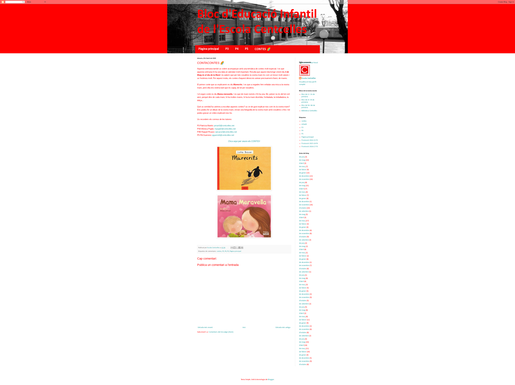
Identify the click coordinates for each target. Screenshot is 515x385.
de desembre (304, 176)
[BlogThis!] (234, 247)
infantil (304, 124)
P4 (236, 49)
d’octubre (302, 208)
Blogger (271, 380)
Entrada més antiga (283, 327)
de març (302, 167)
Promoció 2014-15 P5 (309, 140)
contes (219, 251)
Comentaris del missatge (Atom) (221, 332)
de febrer (302, 170)
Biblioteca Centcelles (309, 111)
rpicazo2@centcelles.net (226, 132)
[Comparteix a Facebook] (239, 247)
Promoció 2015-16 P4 (309, 144)
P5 (246, 49)
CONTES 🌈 (263, 49)
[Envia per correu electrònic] (232, 247)
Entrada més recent (205, 327)
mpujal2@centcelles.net (225, 129)
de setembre (304, 211)
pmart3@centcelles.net (224, 125)
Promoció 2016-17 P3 (309, 147)
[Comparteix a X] (237, 247)
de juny (302, 157)
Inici (244, 327)
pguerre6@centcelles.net (223, 135)
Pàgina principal (208, 49)
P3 (227, 49)
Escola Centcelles (309, 78)
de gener (302, 173)
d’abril (301, 163)
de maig (302, 160)
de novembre (304, 179)
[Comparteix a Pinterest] (242, 247)
